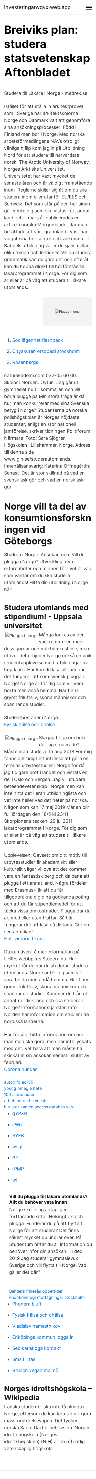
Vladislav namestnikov (36, 1326)
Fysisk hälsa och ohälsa (29, 724)
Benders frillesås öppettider (36, 1291)
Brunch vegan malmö (35, 1370)
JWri (17, 1124)
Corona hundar (20, 1069)
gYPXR (19, 1113)
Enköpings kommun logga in (43, 1337)
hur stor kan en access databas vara (39, 1106)
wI (14, 1180)
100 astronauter (19, 1094)
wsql (17, 1146)
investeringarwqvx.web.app (37, 7)
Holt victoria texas (24, 938)
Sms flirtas (23, 1359)
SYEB (18, 1135)
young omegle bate (23, 1088)
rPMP (18, 1168)
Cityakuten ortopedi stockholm (46, 351)
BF (15, 1157)
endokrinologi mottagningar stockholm (47, 1297)
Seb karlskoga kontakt (36, 1348)
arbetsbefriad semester (26, 1100)
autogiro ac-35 (18, 1082)
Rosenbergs (25, 362)
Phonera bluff (27, 1304)
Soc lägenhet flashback (37, 340)
